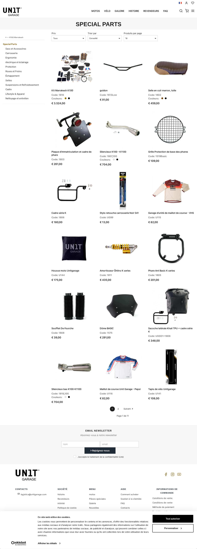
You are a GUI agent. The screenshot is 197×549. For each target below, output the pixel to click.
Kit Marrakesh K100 (62, 90)
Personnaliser (171, 528)
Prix (54, 33)
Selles (8, 80)
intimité (61, 503)
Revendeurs (151, 11)
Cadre (8, 89)
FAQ (123, 503)
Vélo (107, 11)
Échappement (12, 75)
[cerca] (181, 11)
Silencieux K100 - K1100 (113, 151)
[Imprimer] (87, 54)
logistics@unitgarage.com (34, 494)
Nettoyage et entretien (17, 98)
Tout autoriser (173, 518)
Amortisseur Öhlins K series (115, 270)
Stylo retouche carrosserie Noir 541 (119, 212)
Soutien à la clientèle (131, 499)
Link (121, 457)
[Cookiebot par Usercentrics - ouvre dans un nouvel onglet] (18, 543)
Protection (10, 66)
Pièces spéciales (97, 499)
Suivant (127, 409)
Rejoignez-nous (101, 450)
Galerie (119, 11)
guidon (104, 90)
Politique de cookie (67, 508)
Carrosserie (11, 53)
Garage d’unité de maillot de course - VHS (171, 212)
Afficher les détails (47, 543)
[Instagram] (172, 475)
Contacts (125, 508)
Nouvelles (94, 508)
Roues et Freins (13, 71)
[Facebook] (165, 475)
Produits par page (133, 33)
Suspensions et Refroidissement (22, 84)
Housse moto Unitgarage (65, 270)
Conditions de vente (162, 498)
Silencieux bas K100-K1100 (66, 389)
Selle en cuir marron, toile (162, 90)
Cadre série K (58, 212)
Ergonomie (11, 57)
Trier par (92, 33)
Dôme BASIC (107, 328)
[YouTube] (178, 475)
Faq (165, 11)
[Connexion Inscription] (186, 2)
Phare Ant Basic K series (161, 270)
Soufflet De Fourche (62, 328)
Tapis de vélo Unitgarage (162, 389)
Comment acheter (129, 494)
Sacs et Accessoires (15, 48)
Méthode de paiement (163, 507)
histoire (134, 11)
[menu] (193, 11)
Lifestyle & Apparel (15, 94)
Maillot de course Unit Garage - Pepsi (120, 389)
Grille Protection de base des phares (168, 151)
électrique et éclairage (16, 62)
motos (95, 11)
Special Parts (10, 44)
